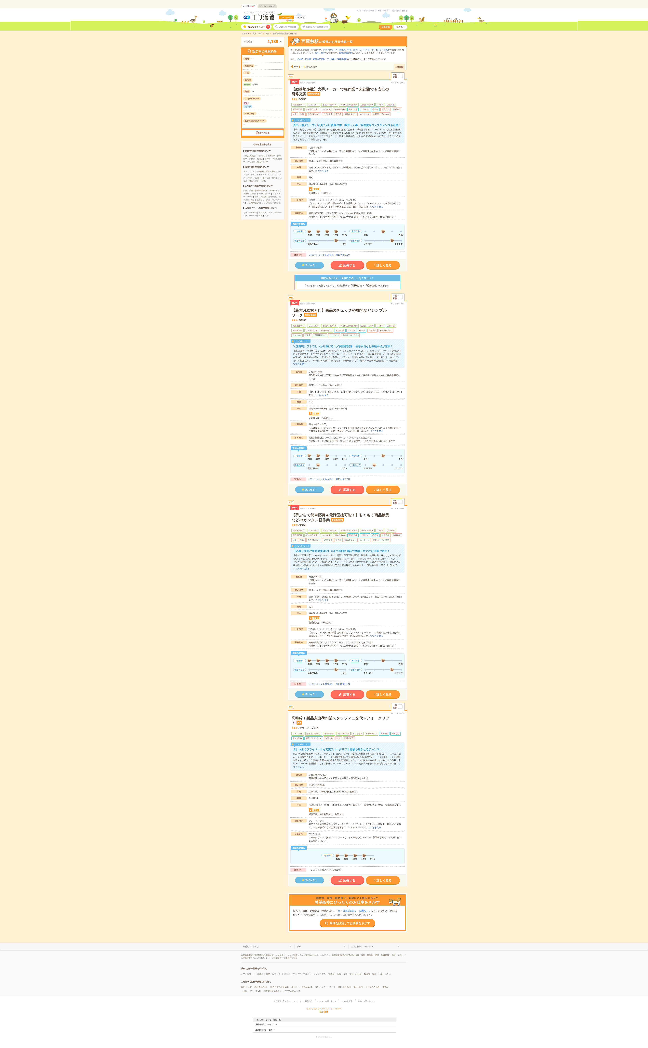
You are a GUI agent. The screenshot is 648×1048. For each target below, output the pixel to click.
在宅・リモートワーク (325, 987)
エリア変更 (300, 18)
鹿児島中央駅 (262, 162)
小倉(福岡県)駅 (249, 156)
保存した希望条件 (287, 26)
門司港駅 (251, 162)
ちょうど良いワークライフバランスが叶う (260, 12)
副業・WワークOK (252, 991)
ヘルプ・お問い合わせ (365, 10)
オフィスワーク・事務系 (253, 171)
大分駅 (252, 159)
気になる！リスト (258, 26)
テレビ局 (253, 216)
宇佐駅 (300, 59)
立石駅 (308, 59)
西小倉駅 (261, 156)
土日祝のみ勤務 (372, 987)
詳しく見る (384, 265)
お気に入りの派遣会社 (317, 26)
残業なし (260, 200)
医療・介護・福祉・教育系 (266, 178)
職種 (299, 946)
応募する (349, 265)
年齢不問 (253, 212)
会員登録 (386, 27)
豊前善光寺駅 (319, 59)
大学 (266, 216)
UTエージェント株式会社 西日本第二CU (329, 255)
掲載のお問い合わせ (399, 11)
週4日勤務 (272, 197)
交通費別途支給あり (255, 203)
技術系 (250, 178)
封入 (261, 216)
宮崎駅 (267, 159)
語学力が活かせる (273, 203)
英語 (270, 212)
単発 (251, 191)
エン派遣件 (249, 6)
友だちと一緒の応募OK (261, 194)
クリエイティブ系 (258, 175)
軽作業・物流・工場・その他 (377, 974)
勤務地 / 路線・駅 (251, 946)
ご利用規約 (307, 1001)
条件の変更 (264, 133)
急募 (245, 212)
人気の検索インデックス (362, 946)
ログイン (400, 27)
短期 (245, 191)
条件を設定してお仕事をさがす (350, 923)
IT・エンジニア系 (318, 974)
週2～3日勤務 (260, 197)
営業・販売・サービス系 (358, 50)
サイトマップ (383, 11)
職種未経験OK (261, 191)
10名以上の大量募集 (279, 987)
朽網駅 (260, 159)
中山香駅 (331, 59)
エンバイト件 (267, 6)
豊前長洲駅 (342, 59)
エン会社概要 (347, 1001)
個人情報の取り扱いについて (286, 1001)
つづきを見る (322, 171)
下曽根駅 (271, 156)
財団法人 (262, 212)
